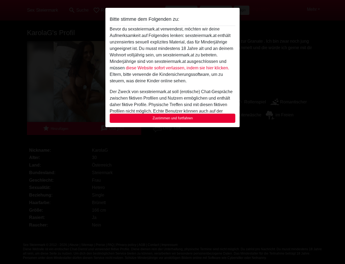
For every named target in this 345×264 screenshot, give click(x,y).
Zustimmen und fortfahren (173, 118)
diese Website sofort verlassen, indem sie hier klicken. (177, 68)
